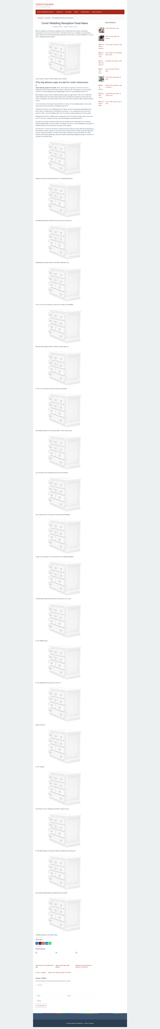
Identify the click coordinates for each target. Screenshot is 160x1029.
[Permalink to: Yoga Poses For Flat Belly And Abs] (45, 958)
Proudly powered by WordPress (74, 1023)
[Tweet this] (40, 943)
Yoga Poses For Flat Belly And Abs (44, 966)
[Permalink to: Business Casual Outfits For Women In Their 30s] (85, 958)
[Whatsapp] (50, 943)
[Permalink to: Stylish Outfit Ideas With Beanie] (65, 958)
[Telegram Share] (46, 943)
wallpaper (43, 972)
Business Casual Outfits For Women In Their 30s (84, 966)
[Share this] (37, 943)
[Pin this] (43, 943)
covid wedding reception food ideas (61, 972)
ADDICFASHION (45, 4)
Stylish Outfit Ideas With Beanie (63, 966)
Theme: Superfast (89, 1023)
